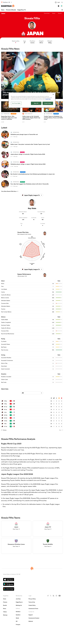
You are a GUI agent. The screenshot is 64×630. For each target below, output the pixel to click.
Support (31, 615)
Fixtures (5, 602)
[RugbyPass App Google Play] (32, 584)
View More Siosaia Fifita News (9, 191)
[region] (32, 100)
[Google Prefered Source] (32, 589)
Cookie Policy (32, 605)
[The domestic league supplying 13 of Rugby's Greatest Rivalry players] (32, 75)
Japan (3, 13)
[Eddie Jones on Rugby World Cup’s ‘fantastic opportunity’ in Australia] (31, 112)
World (17, 618)
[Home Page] (7, 6)
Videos (5, 612)
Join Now (18, 599)
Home (4, 599)
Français (18, 624)
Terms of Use (32, 602)
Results (5, 605)
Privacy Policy (32, 599)
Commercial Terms (33, 608)
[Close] (53, 94)
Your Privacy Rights (16, 103)
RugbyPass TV (21, 10)
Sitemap (5, 615)
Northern (18, 611)
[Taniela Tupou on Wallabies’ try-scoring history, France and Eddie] (53, 112)
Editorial (31, 621)
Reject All (36, 103)
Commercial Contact (34, 618)
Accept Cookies (47, 103)
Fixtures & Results (11, 10)
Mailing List (19, 605)
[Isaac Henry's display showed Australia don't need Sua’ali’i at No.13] (10, 112)
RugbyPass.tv (19, 602)
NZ (16, 621)
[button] (62, 10)
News (2, 10)
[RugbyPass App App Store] (32, 580)
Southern (18, 615)
